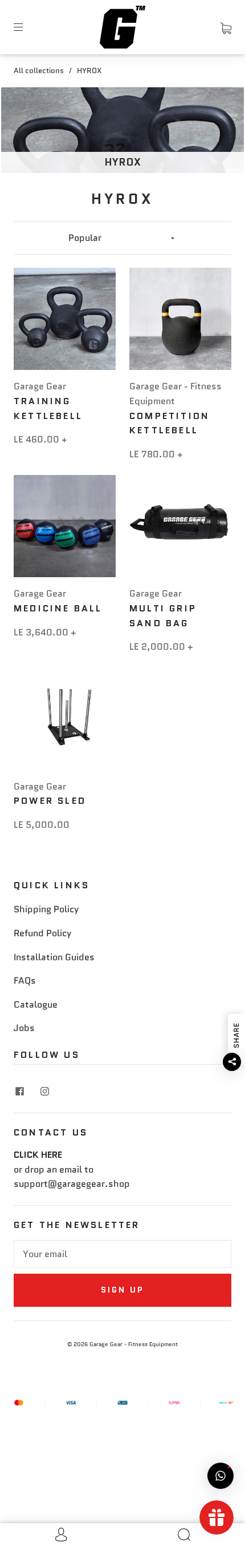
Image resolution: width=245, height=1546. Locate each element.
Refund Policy (42, 933)
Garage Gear (40, 386)
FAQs (25, 980)
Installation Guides (54, 957)
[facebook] (19, 1091)
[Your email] (122, 1254)
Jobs (24, 1027)
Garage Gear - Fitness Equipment (133, 1344)
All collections (39, 70)
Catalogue (36, 1004)
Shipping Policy (46, 909)
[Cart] (225, 26)
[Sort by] (122, 238)
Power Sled (50, 800)
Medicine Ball (58, 608)
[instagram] (44, 1091)
